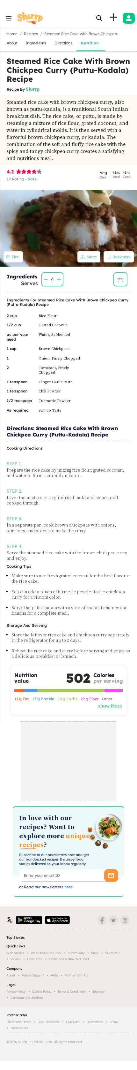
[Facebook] (102, 920)
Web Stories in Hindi (46, 953)
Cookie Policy (41, 992)
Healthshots (19, 1028)
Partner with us (76, 975)
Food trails (34, 959)
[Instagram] (125, 920)
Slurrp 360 (112, 953)
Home (12, 33)
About (10, 975)
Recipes (31, 33)
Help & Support (33, 975)
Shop (94, 953)
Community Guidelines (27, 998)
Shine (114, 1022)
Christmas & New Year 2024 (69, 959)
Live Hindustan (49, 1022)
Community (76, 953)
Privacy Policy (15, 992)
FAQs (54, 975)
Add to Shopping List (120, 279)
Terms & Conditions (72, 992)
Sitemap (98, 992)
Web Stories (15, 953)
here (68, 886)
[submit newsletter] (111, 875)
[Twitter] (113, 920)
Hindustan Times (18, 1022)
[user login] (129, 18)
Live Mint (72, 1022)
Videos (15, 959)
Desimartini (94, 1022)
